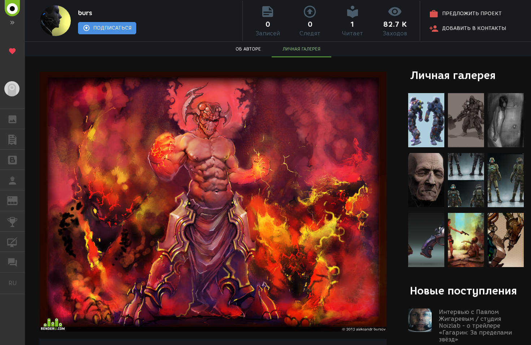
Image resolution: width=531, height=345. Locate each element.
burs (85, 13)
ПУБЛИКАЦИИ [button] (12, 139)
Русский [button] (16, 283)
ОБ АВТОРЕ (248, 49)
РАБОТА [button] (12, 180)
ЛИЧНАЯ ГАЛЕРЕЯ (301, 49)
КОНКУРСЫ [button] (12, 221)
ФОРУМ (12, 262)
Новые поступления (463, 290)
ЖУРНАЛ (17, 200)
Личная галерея (453, 75)
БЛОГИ (12, 160)
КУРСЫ (12, 242)
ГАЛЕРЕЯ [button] (12, 119)
